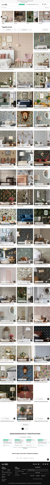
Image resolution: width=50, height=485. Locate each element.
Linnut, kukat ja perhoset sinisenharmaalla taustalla (24, 264)
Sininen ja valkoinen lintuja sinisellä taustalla (24, 381)
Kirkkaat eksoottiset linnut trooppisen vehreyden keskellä (7, 421)
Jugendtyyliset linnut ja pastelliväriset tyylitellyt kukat (7, 362)
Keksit (23, 471)
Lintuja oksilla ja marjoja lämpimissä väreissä (41, 186)
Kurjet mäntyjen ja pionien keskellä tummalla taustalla (24, 245)
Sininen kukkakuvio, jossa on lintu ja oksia (7, 127)
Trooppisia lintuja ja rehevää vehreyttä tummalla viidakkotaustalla (24, 303)
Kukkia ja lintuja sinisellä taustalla (40, 127)
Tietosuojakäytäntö (18, 470)
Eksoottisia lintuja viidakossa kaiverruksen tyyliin (7, 401)
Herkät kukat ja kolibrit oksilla (40, 323)
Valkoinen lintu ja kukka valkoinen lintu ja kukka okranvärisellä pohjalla (7, 167)
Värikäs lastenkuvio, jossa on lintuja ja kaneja (7, 303)
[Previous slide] (1, 17)
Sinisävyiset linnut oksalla (22, 108)
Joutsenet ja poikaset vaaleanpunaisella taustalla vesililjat (24, 342)
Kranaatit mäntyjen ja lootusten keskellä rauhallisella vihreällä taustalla (7, 108)
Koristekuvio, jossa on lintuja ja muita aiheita (7, 186)
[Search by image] (46, 7)
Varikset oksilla (20, 206)
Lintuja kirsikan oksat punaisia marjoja (24, 323)
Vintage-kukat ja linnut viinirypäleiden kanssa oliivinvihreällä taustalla (41, 421)
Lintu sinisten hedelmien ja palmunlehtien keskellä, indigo (7, 264)
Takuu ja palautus (8, 470)
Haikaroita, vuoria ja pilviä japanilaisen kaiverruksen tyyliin (24, 401)
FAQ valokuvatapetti (4, 471)
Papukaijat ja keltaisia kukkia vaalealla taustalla (24, 421)
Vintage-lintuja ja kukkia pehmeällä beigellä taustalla (41, 401)
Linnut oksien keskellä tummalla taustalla (41, 284)
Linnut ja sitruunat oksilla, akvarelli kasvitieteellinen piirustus (41, 88)
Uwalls (17, 458)
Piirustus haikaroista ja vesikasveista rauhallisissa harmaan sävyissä (41, 303)
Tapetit (21, 458)
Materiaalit (4, 474)
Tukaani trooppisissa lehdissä (40, 225)
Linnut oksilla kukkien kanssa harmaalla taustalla (24, 147)
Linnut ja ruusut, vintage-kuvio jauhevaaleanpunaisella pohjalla (7, 69)
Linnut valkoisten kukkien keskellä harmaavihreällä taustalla (7, 381)
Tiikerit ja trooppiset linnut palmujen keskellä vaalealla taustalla (24, 362)
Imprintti (16, 472)
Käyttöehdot (17, 474)
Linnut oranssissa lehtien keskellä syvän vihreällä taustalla (41, 206)
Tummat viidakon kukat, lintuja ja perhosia (41, 167)
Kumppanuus (24, 473)
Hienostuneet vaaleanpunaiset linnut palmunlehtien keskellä (24, 88)
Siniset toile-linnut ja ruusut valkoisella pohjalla (41, 362)
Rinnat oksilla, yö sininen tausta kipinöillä (24, 225)
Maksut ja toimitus (3, 477)
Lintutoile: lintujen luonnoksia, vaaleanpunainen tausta (7, 284)
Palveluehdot (24, 469)
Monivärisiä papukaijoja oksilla (23, 127)
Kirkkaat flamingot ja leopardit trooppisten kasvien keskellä (41, 381)
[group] (20, 17)
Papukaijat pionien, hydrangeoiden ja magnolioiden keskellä (7, 88)
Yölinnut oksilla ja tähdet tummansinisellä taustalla (41, 342)
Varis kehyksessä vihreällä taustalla (7, 206)
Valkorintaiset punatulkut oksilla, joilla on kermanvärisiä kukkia (24, 284)
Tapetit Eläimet (25, 458)
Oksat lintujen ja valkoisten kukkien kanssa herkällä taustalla (7, 147)
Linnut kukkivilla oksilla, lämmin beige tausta (41, 245)
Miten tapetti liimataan (4, 480)
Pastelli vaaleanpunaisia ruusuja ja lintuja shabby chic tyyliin (41, 264)
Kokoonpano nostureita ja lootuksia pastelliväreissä (24, 186)
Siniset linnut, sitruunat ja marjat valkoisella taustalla (41, 108)
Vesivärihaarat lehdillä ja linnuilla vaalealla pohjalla (41, 69)
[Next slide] (48, 17)
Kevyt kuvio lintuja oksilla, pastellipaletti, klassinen (7, 323)
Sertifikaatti (9, 472)
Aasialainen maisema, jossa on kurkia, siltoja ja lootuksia (7, 245)
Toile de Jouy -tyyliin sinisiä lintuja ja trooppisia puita (24, 167)
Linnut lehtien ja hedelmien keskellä (7, 225)
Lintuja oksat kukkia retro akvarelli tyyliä (7, 342)
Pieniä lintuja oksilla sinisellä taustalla (41, 49)
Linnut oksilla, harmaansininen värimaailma (41, 147)
